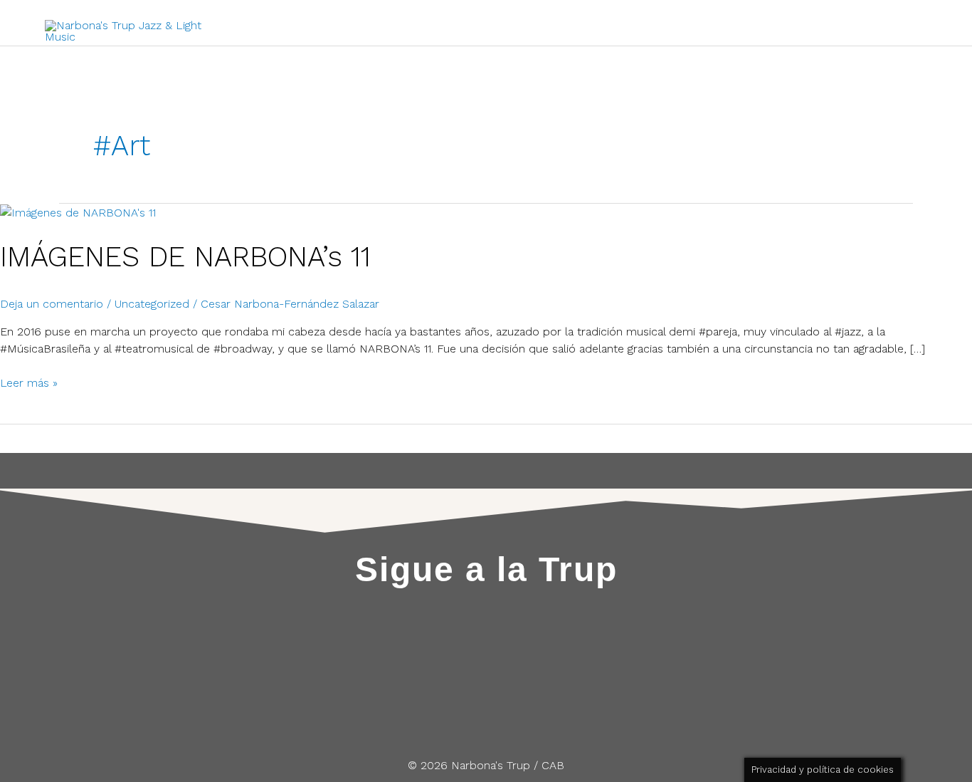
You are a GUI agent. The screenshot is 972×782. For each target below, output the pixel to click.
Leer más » (29, 382)
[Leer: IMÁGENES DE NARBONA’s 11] (78, 212)
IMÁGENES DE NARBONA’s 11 (185, 256)
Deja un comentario (51, 304)
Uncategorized (152, 304)
